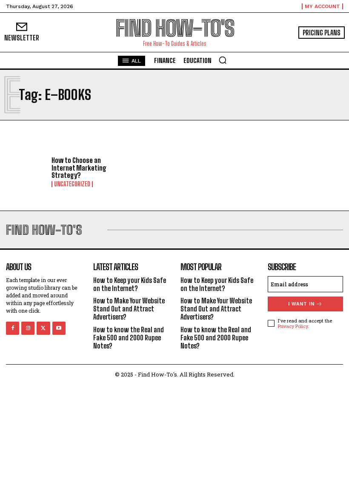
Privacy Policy (293, 326)
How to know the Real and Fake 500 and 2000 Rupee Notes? (128, 337)
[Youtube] (59, 328)
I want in (301, 304)
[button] (222, 59)
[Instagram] (27, 328)
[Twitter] (43, 328)
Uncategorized (72, 184)
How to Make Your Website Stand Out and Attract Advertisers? (129, 309)
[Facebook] (12, 328)
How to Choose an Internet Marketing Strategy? (78, 167)
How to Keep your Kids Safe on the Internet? (129, 284)
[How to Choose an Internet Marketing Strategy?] (25, 172)
